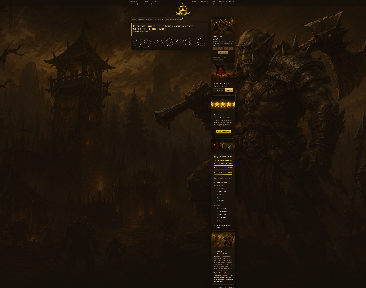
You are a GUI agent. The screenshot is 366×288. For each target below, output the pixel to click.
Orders (224, 4)
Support (222, 1)
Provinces (232, 4)
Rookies (147, 4)
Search (229, 90)
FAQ (213, 1)
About (195, 1)
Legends (216, 4)
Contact (232, 1)
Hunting (154, 4)
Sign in (224, 53)
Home (133, 4)
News (210, 4)
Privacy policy (229, 287)
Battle (140, 4)
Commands (205, 1)
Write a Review (223, 131)
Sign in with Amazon (217, 59)
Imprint (221, 287)
